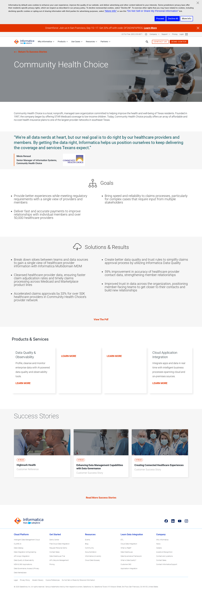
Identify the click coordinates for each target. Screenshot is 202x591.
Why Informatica (45, 41)
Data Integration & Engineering (25, 552)
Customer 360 (126, 564)
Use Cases (75, 41)
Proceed (160, 18)
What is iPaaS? (126, 548)
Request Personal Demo (58, 548)
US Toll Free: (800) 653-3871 (131, 34)
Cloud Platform (21, 534)
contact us (160, 42)
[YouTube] (179, 521)
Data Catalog (18, 548)
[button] (32, 373)
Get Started (55, 534)
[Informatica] (24, 41)
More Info (186, 18)
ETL (122, 540)
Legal (16, 580)
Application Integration (129, 568)
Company (153, 34)
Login (182, 34)
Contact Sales (54, 552)
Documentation (90, 552)
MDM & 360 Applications (23, 564)
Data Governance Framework (131, 556)
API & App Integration (22, 556)
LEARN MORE (23, 383)
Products (62, 41)
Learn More (150, 27)
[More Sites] (186, 34)
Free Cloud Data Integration (59, 544)
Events (87, 540)
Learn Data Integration (132, 534)
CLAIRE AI (17, 544)
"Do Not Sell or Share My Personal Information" (153, 11)
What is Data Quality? (128, 560)
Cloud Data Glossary (92, 560)
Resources (90, 41)
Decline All (173, 18)
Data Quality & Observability (24, 560)
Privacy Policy (25, 580)
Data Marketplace (20, 573)
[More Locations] (146, 34)
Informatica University (93, 556)
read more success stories (101, 497)
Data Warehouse (127, 552)
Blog (86, 544)
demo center (179, 42)
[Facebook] (166, 521)
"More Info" (111, 11)
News (158, 544)
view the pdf (101, 319)
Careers (159, 548)
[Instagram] (186, 521)
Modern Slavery (37, 580)
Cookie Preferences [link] (53, 580)
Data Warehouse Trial (57, 556)
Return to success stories (32, 51)
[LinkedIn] (173, 521)
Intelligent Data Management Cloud (27, 540)
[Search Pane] (147, 41)
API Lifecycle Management (59, 560)
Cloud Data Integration (129, 544)
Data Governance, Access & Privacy (26, 568)
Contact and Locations (164, 556)
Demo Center (54, 540)
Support (165, 34)
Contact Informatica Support (166, 564)
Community (89, 548)
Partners (104, 41)
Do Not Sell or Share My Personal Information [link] (78, 580)
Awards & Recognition (164, 552)
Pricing (174, 34)
